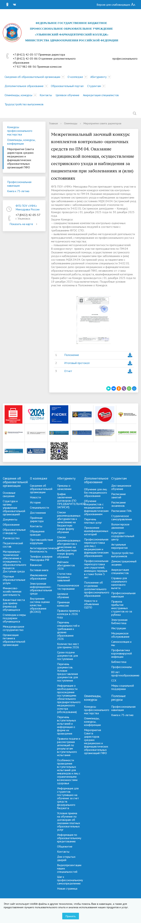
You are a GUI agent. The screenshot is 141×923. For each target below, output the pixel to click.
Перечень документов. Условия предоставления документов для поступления (67, 672)
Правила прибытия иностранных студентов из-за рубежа (121, 608)
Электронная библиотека (119, 621)
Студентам (94, 86)
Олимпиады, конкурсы (18, 95)
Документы (10, 519)
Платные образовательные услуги (14, 580)
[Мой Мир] (134, 388)
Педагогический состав (13, 544)
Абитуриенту (98, 77)
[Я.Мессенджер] (108, 388)
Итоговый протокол (77, 363)
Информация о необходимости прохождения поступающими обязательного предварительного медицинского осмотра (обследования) (69, 699)
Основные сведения (9, 494)
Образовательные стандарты (14, 531)
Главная (53, 123)
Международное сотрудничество (13, 628)
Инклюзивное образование (38, 576)
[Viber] (124, 388)
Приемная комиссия (63, 603)
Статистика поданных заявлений (64, 577)
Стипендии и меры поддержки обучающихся (14, 618)
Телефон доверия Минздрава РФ (41, 558)
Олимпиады (70, 123)
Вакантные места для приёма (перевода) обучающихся (14, 604)
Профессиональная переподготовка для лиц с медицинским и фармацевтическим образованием (96, 547)
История (35, 502)
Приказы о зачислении (64, 487)
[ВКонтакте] (12, 4)
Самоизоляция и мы (121, 643)
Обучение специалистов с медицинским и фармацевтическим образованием (96, 507)
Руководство (11, 538)
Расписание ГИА (121, 511)
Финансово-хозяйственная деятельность (12, 591)
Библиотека (118, 662)
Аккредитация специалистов (101, 95)
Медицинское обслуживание (120, 634)
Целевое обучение (67, 95)
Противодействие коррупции (41, 541)
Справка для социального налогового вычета (119, 583)
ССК (113, 680)
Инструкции (118, 628)
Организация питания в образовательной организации (14, 640)
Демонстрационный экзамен (123, 562)
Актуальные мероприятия (119, 546)
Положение (71, 355)
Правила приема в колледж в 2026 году (68, 614)
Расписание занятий (118, 495)
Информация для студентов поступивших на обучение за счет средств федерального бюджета (68, 798)
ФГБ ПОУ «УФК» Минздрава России (27, 207)
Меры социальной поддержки (122, 687)
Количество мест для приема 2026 (68, 645)
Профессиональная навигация (19, 183)
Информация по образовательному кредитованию (69, 838)
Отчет (68, 371)
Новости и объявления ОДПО (91, 604)
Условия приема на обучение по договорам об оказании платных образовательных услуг (68, 821)
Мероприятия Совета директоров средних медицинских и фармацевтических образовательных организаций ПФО (20, 158)
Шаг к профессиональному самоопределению (70, 880)
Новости (35, 497)
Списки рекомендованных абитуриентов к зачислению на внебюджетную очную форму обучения (68, 547)
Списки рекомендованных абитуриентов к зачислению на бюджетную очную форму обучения (68, 522)
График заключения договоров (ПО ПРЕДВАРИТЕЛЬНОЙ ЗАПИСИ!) (71, 500)
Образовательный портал (67, 86)
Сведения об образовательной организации (32, 77)
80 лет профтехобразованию (125, 673)
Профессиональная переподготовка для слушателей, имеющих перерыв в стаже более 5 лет (96, 569)
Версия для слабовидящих (114, 4)
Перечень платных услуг (93, 520)
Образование (11, 524)
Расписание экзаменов (118, 504)
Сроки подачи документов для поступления (67, 655)
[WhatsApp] (129, 388)
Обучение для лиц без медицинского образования (95, 492)
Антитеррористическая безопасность (44, 549)
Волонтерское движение (120, 525)
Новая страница (67, 888)
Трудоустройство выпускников (24, 104)
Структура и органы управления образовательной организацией (14, 507)
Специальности (39, 507)
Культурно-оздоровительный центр (122, 536)
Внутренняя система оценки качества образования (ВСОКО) (40, 605)
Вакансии (36, 565)
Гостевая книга (39, 570)
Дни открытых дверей (66, 858)
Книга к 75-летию (18, 191)
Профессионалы (121, 667)
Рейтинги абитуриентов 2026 (66, 565)
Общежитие (64, 846)
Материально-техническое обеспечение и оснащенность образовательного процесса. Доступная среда (14, 561)
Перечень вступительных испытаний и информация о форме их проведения (66, 725)
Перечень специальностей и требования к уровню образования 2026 (68, 630)
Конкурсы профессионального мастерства (19, 130)
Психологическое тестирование (68, 587)
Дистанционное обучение (121, 487)
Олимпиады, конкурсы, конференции (21, 141)
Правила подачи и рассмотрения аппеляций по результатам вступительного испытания (68, 747)
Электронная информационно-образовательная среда (41, 588)
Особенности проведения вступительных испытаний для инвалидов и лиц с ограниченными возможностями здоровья (68, 771)
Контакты (46, 95)
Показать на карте (21, 224)
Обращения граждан (37, 532)
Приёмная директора (37, 519)
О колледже (75, 77)
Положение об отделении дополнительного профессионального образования (96, 589)
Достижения (38, 512)
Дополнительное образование (24, 86)
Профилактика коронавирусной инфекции (121, 653)
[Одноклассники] (5, 4)
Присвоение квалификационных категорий (96, 531)
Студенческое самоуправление (121, 517)
